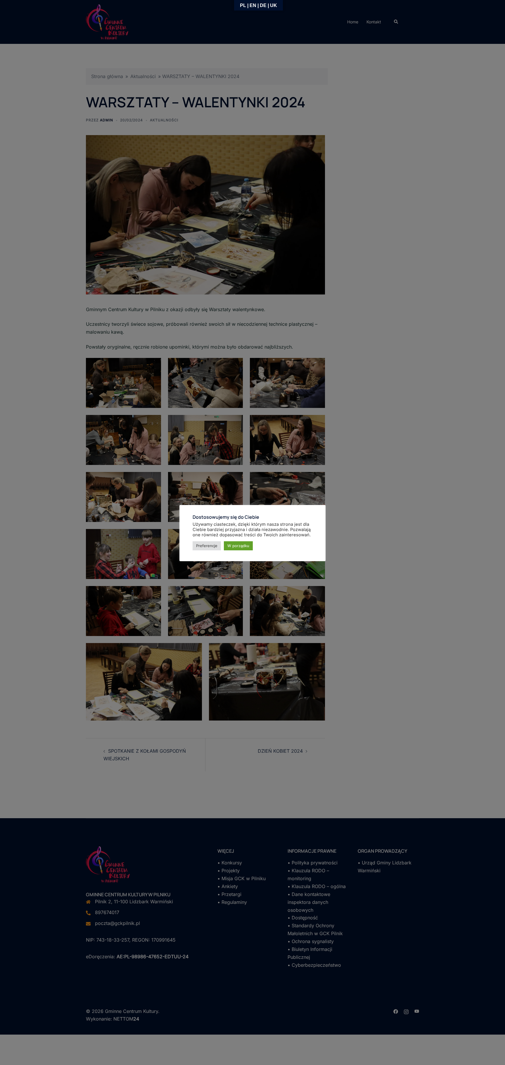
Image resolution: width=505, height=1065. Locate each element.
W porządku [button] (238, 545)
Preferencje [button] (206, 545)
